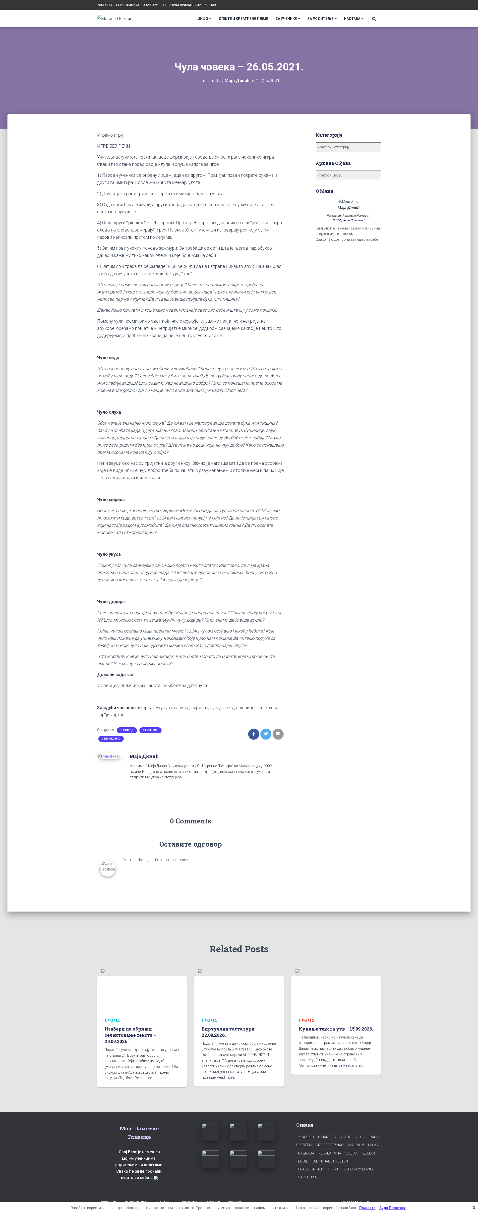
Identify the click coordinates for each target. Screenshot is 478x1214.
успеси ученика (359, 1169)
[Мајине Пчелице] (116, 18)
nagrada (306, 1153)
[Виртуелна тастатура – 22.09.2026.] (239, 990)
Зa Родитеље (320, 19)
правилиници (311, 1169)
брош (303, 1161)
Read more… (144, 1078)
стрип (333, 1169)
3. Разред (112, 1020)
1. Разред (126, 730)
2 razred (306, 1137)
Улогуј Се (105, 5)
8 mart (324, 1137)
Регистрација (127, 5)
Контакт (211, 5)
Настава (352, 19)
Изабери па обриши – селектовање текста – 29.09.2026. (131, 1035)
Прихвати (367, 1208)
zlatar (368, 1153)
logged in (151, 860)
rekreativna (329, 1153)
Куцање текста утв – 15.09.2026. (336, 1029)
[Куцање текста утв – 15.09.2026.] (336, 990)
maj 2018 (356, 1145)
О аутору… (151, 5)
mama (373, 1145)
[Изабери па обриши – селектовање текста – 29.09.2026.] (142, 990)
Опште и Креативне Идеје (243, 19)
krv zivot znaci (330, 1145)
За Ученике (287, 19)
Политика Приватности (182, 5)
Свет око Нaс (111, 738)
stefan (351, 1153)
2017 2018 (343, 1137)
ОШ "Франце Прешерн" (348, 220)
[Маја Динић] (108, 756)
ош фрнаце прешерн (331, 1161)
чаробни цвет (311, 1177)
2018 (359, 1137)
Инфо (203, 19)
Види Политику (392, 1208)
